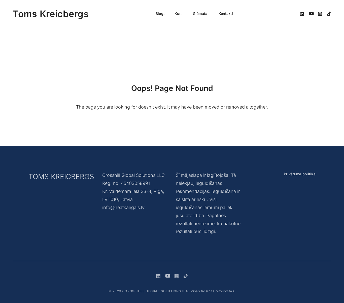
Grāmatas (201, 13)
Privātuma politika (300, 174)
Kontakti (226, 13)
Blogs (160, 13)
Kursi (179, 13)
